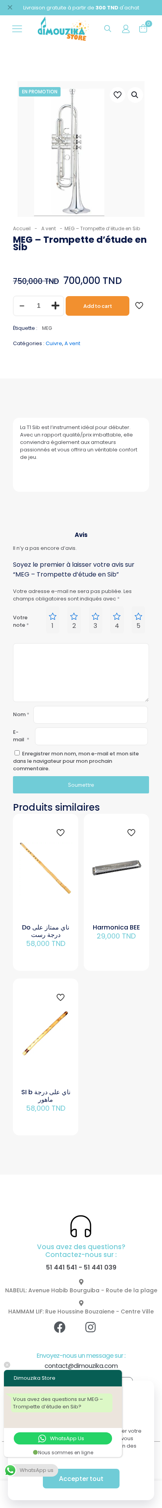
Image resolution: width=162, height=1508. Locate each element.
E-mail (21, 735)
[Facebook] (65, 1333)
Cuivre (54, 343)
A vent (48, 228)
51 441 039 (100, 1267)
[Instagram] (96, 1333)
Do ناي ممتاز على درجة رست (45, 931)
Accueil (22, 228)
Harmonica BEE (116, 927)
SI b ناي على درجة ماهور (45, 1096)
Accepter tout (81, 1478)
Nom (21, 714)
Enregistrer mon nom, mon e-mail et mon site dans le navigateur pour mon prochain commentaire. (76, 761)
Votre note (21, 621)
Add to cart (97, 306)
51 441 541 (61, 1267)
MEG (47, 328)
